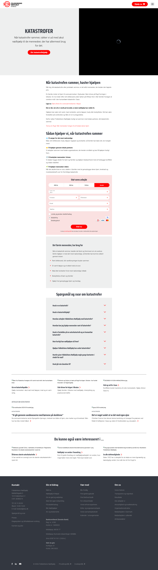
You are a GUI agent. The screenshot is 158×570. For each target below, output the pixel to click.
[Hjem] (10, 4)
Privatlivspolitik (64, 564)
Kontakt (15, 485)
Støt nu (48, 490)
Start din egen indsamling (55, 501)
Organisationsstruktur (122, 508)
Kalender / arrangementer (89, 515)
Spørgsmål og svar (18, 513)
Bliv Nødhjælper (51, 508)
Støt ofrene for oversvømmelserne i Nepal (66, 104)
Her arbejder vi (120, 501)
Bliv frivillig (84, 490)
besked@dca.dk (22, 509)
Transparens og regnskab (124, 494)
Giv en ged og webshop (54, 497)
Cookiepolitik (78, 564)
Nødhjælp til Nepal (52, 494)
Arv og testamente (52, 512)
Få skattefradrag (52, 505)
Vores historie (119, 490)
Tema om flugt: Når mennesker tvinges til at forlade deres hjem (67, 126)
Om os (118, 485)
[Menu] (152, 4)
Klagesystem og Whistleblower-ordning (26, 521)
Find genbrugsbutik (87, 494)
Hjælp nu (138, 4)
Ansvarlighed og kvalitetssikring (126, 505)
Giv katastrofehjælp (39, 52)
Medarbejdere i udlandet (123, 515)
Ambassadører (120, 519)
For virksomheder (86, 501)
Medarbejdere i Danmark (123, 512)
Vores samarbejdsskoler (89, 512)
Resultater (118, 497)
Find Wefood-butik (86, 497)
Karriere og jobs (17, 526)
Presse (14, 518)
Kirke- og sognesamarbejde (90, 508)
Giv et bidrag (52, 485)
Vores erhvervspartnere (88, 505)
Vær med (84, 485)
